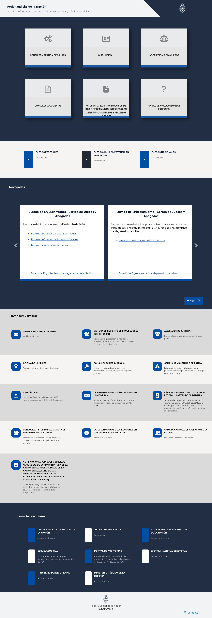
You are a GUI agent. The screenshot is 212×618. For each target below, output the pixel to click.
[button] (16, 245)
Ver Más (195, 300)
